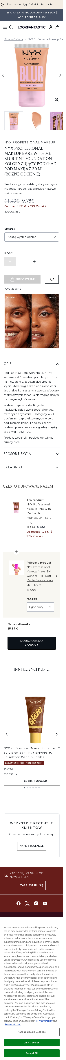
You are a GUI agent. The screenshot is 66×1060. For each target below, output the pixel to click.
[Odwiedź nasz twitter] (27, 903)
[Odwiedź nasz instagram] (36, 903)
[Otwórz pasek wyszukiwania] (11, 27)
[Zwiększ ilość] (34, 261)
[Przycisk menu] (4, 27)
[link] (51, 27)
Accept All (31, 1053)
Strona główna (13, 39)
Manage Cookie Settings (32, 1032)
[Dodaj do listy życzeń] (52, 279)
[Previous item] (7, 734)
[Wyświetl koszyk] (57, 27)
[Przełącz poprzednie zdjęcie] (3, 75)
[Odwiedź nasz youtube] (45, 903)
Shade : (9, 228)
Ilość (8, 253)
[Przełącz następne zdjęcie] (60, 75)
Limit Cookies (31, 1042)
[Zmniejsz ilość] (10, 261)
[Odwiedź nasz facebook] (18, 903)
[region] (31, 988)
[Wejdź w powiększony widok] (56, 99)
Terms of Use (13, 1024)
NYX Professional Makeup (29, 142)
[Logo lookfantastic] (31, 27)
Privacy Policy (44, 1020)
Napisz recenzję (32, 846)
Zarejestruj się (31, 885)
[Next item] (57, 734)
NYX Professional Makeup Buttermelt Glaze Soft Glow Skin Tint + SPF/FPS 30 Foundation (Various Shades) (35, 752)
